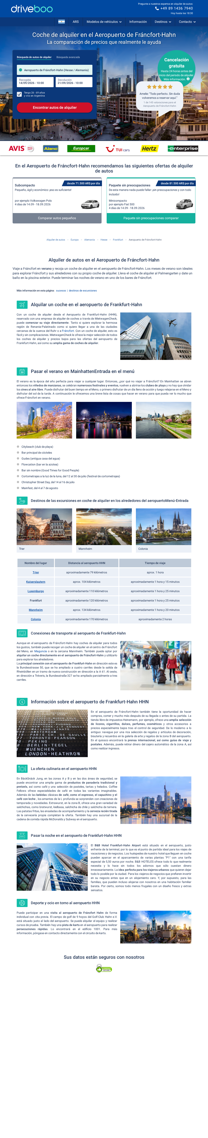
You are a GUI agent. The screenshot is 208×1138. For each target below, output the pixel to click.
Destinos (161, 22)
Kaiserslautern (35, 581)
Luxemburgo (36, 591)
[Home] (32, 8)
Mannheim (36, 609)
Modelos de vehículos (102, 22)
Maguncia (40, 651)
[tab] (34, 56)
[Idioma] (61, 22)
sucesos (61, 290)
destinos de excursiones (83, 290)
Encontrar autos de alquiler (55, 107)
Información (138, 22)
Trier (36, 572)
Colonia (36, 619)
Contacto (185, 22)
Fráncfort (68, 330)
